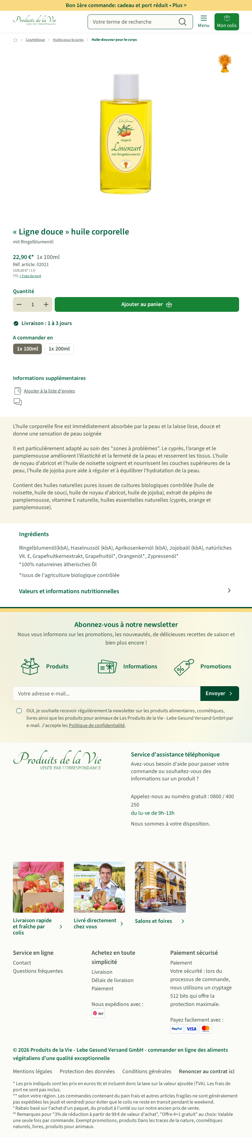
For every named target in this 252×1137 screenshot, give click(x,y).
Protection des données (87, 1071)
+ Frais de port (30, 276)
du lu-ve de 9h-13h (153, 813)
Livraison (102, 972)
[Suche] (182, 21)
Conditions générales (146, 1071)
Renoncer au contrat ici (206, 1071)
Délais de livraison (113, 980)
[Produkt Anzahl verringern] (19, 304)
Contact (22, 963)
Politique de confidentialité (97, 725)
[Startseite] (35, 21)
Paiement (102, 988)
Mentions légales (32, 1071)
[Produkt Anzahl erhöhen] (46, 304)
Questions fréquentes (38, 971)
